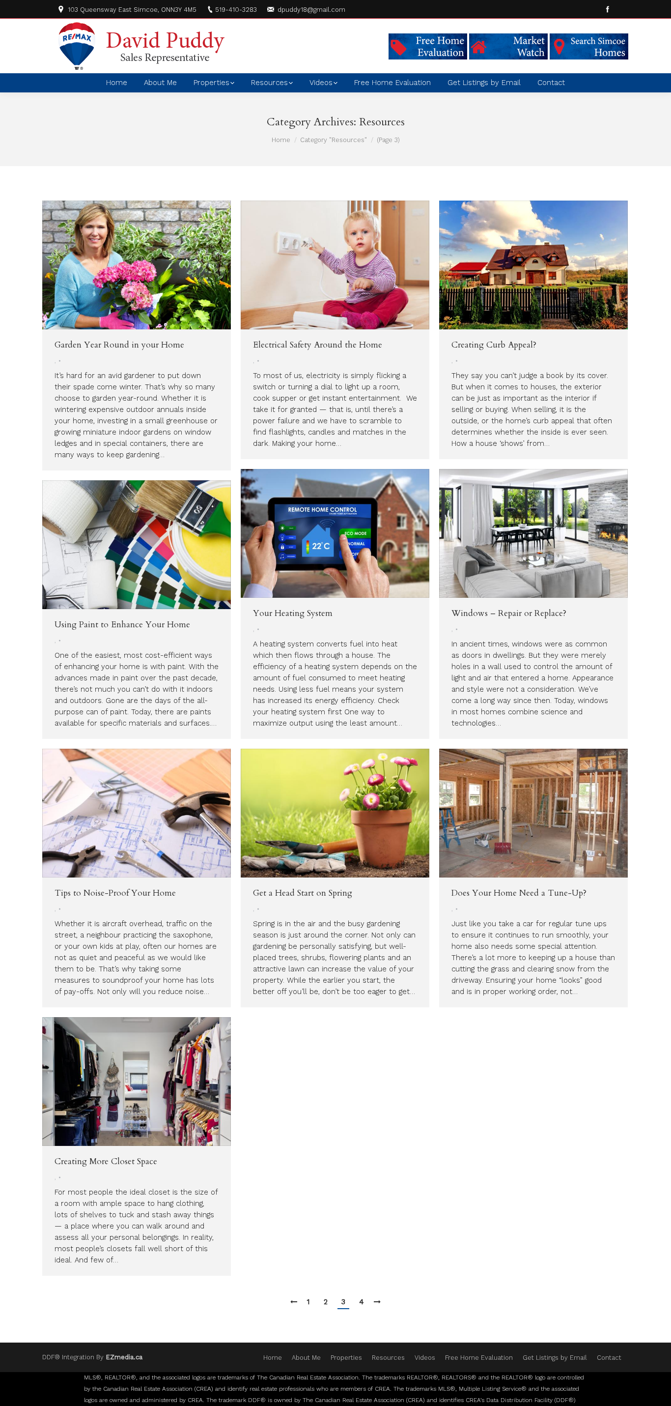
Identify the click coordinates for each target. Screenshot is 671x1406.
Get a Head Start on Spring (302, 893)
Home (281, 140)
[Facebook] (608, 9)
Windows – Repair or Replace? (508, 613)
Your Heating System (293, 613)
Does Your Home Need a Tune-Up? (519, 893)
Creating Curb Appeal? (493, 345)
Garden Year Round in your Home (119, 345)
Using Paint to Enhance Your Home (122, 624)
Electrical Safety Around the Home (317, 345)
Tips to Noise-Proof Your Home (115, 893)
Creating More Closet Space (106, 1161)
